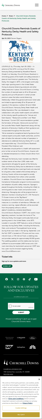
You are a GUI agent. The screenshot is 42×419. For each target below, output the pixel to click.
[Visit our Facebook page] (6, 279)
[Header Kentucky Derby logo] (11, 5)
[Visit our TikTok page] (29, 279)
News (11, 16)
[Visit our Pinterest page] (24, 279)
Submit (21, 312)
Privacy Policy (27, 403)
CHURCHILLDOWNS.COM (13, 369)
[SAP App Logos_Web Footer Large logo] (9, 347)
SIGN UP (7, 266)
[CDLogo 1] (21, 362)
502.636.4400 (8, 374)
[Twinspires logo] (21, 347)
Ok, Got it (21, 415)
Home (4, 16)
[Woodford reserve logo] (9, 338)
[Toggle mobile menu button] (36, 5)
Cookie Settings (21, 408)
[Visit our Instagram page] (18, 279)
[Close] (39, 379)
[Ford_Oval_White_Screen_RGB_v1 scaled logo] (32, 338)
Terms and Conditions (16, 399)
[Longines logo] (21, 338)
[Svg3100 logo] (32, 347)
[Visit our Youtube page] (35, 279)
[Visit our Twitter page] (12, 279)
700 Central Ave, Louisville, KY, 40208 (17, 372)
